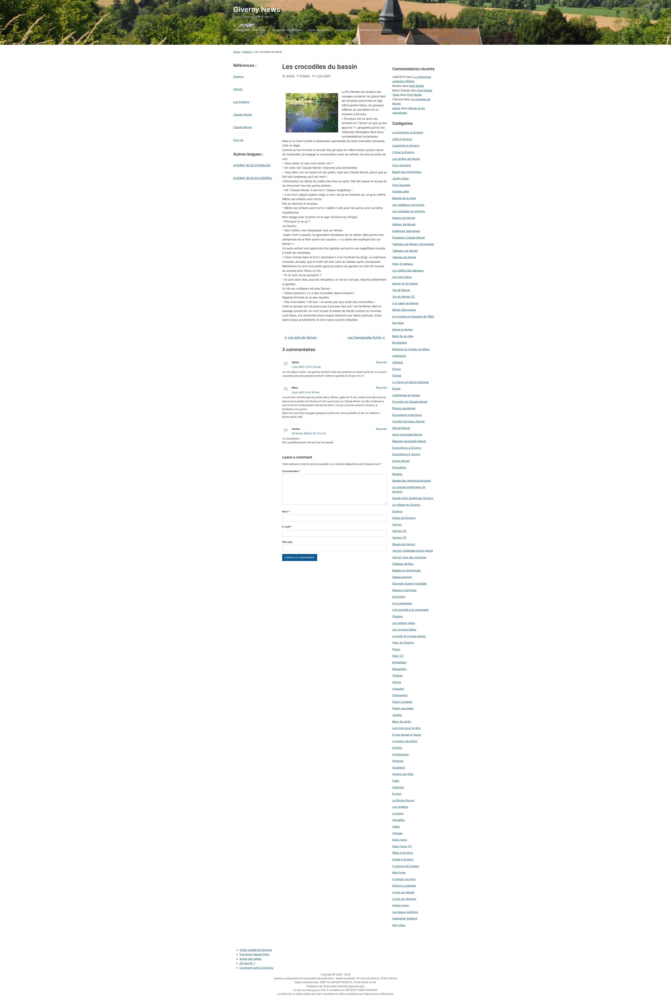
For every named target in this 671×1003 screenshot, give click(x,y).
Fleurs (396, 649)
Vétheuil (397, 362)
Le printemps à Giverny (407, 132)
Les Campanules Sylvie (366, 337)
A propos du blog (404, 879)
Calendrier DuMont (404, 918)
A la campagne (402, 603)
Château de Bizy (403, 564)
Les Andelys (241, 102)
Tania (395, 94)
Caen (395, 780)
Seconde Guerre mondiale (409, 583)
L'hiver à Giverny (403, 152)
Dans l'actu (399, 839)
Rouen (396, 388)
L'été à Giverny (402, 139)
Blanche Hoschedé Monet (409, 441)
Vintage (397, 833)
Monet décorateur (404, 310)
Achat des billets (319, 30)
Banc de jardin (401, 721)
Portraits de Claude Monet (409, 401)
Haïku (396, 826)
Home (236, 51)
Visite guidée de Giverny (249, 30)
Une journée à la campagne (410, 609)
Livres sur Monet (403, 892)
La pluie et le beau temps (409, 636)
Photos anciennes (404, 408)
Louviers (397, 813)
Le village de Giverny (406, 504)
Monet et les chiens (405, 283)
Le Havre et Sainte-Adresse (410, 382)
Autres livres (400, 905)
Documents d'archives (407, 415)
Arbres (396, 682)
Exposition (399, 467)
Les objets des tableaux (408, 270)
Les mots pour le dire (406, 728)
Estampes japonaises (406, 231)
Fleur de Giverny (403, 642)
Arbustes (398, 688)
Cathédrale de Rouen (406, 395)
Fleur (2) (397, 656)
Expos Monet (401, 461)
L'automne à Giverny (406, 145)
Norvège (398, 323)
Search (433, 38)
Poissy (396, 369)
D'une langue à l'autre (406, 734)
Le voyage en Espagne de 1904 (413, 316)
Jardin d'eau (400, 178)
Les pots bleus (402, 277)
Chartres (398, 787)
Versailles (398, 820)
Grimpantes (399, 695)
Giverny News (256, 9)
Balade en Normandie (406, 570)
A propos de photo (404, 741)
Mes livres (399, 872)
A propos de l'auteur (405, 866)
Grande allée (400, 191)
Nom (286, 511)
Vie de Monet (401, 290)
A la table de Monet (405, 303)
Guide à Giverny (403, 859)
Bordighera (399, 342)
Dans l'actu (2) (402, 846)
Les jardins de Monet (406, 159)
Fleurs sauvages (402, 708)
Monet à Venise (402, 329)
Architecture (400, 754)
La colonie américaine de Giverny (408, 489)
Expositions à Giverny (406, 448)
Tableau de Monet (404, 257)
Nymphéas (399, 662)
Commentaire (291, 471)
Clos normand (401, 165)
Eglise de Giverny (404, 518)
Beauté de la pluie (404, 198)
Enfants (247, 51)
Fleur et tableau (402, 264)
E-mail (287, 526)
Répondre (381, 362)
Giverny (238, 76)
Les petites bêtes (403, 623)
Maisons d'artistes (404, 590)
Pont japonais (401, 185)
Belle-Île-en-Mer (402, 336)
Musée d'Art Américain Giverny (412, 498)
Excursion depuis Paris (287, 30)
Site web (287, 541)
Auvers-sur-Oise (402, 774)
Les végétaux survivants (408, 205)
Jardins (397, 715)
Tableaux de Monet (405, 250)
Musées (397, 474)
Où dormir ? (344, 30)
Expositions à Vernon (406, 454)
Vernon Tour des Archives (409, 557)
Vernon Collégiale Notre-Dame (412, 550)
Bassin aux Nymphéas (406, 172)
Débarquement (402, 577)
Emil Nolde (416, 86)
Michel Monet (401, 428)
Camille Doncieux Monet (408, 421)
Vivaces (397, 675)
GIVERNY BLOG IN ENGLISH (251, 165)
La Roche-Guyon (403, 800)
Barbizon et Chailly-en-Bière (411, 349)
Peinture (397, 761)
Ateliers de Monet (404, 224)
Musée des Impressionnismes (411, 480)
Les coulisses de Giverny (408, 211)
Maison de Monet (403, 218)
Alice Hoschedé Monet (407, 434)
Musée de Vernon (403, 544)
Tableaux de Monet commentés (413, 244)
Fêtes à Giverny (402, 852)
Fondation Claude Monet (408, 237)
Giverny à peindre (404, 885)
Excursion (398, 596)
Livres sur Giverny (404, 899)
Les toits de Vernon (300, 337)
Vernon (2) (399, 531)
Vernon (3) (399, 537)
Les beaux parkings (405, 912)
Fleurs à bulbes (402, 702)
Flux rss (238, 140)
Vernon (238, 89)
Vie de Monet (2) (403, 296)
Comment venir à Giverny (375, 30)
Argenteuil (399, 355)
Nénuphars (399, 669)
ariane (290, 76)
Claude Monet (242, 114)
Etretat (396, 375)
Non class (398, 925)
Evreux (396, 793)
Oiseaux (397, 616)
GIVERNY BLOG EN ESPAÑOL (252, 178)
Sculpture (398, 767)
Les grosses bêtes (404, 629)
